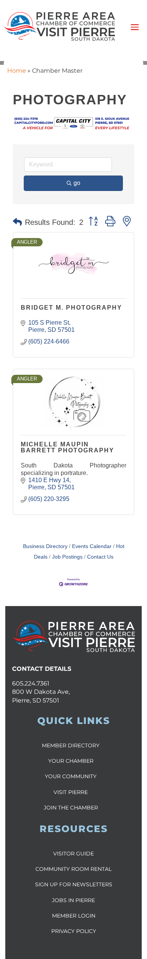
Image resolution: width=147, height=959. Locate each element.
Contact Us (100, 557)
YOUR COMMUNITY (70, 776)
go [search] (77, 183)
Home (16, 70)
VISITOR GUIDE (73, 853)
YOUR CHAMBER (70, 760)
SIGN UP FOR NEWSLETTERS (73, 884)
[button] (17, 222)
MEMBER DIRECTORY (71, 745)
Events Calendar (92, 546)
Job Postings (67, 557)
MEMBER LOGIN (73, 915)
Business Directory (45, 546)
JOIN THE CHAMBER (71, 807)
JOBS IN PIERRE (73, 900)
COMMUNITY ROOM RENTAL (73, 869)
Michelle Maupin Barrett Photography (67, 447)
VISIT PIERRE (71, 792)
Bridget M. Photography (71, 307)
